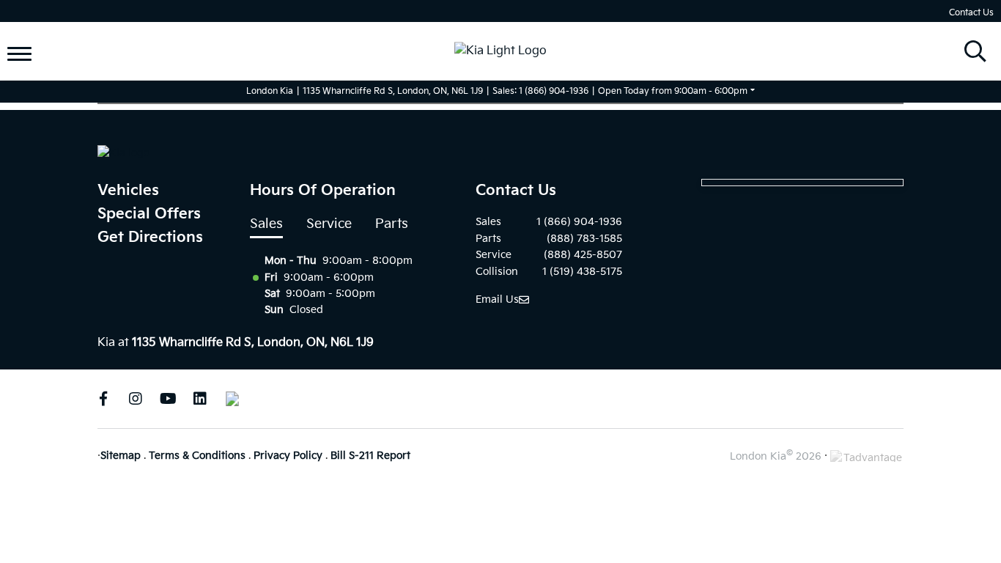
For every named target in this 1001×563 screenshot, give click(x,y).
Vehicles (128, 190)
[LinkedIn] (200, 399)
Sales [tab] (266, 224)
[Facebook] (103, 399)
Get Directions (150, 237)
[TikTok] (232, 399)
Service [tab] (329, 224)
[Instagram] (135, 399)
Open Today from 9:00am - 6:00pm (672, 91)
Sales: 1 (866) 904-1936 (540, 91)
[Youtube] (168, 399)
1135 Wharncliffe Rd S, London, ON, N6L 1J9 (393, 91)
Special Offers (149, 214)
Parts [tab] (391, 224)
